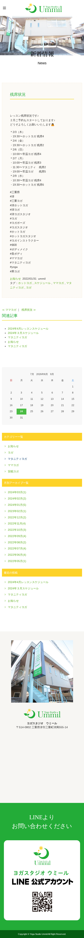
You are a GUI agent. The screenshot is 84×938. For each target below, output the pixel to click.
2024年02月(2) (17, 498)
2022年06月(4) (17, 554)
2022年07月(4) (17, 548)
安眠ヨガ (13, 471)
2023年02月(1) (17, 511)
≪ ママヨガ (9, 309)
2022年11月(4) (17, 523)
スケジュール (42, 283)
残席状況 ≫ (28, 309)
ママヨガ (58, 283)
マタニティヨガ (17, 337)
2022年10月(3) (17, 529)
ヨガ (28, 287)
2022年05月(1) (17, 561)
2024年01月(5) (17, 504)
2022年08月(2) (17, 542)
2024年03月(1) (17, 492)
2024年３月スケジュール (23, 332)
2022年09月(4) (17, 536)
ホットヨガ (25, 283)
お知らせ (15, 278)
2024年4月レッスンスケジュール (28, 328)
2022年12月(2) (17, 517)
